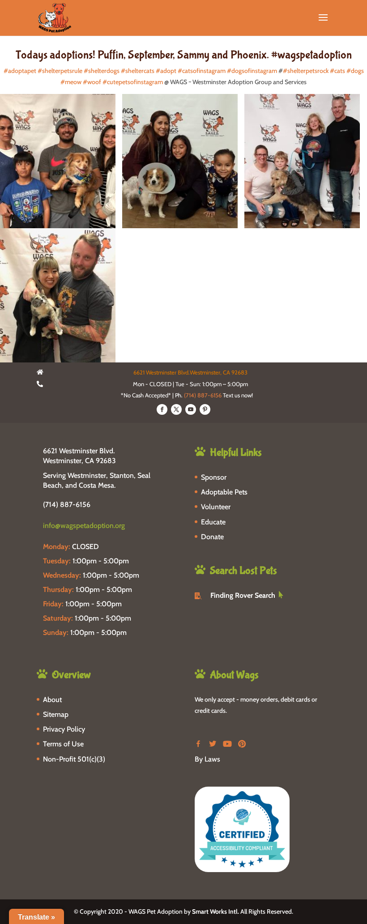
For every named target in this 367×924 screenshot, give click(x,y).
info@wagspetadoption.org (84, 525)
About (52, 699)
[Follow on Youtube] (190, 409)
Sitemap (55, 714)
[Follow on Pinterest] (205, 409)
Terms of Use (63, 744)
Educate (213, 522)
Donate (212, 536)
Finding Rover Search (242, 595)
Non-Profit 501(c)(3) (74, 759)
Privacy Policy (64, 729)
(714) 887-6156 (203, 395)
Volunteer (215, 506)
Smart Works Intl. (215, 911)
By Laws (207, 759)
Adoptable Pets (224, 492)
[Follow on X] (176, 409)
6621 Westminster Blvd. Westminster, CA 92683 (79, 456)
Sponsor (213, 477)
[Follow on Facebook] (162, 409)
